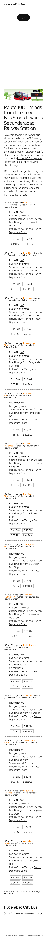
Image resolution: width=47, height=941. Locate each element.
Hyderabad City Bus (14, 4)
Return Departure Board (25, 230)
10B (22, 212)
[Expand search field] (23, 17)
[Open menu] (41, 4)
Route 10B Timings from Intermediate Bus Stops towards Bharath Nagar (23, 162)
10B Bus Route (26, 155)
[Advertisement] (23, 57)
